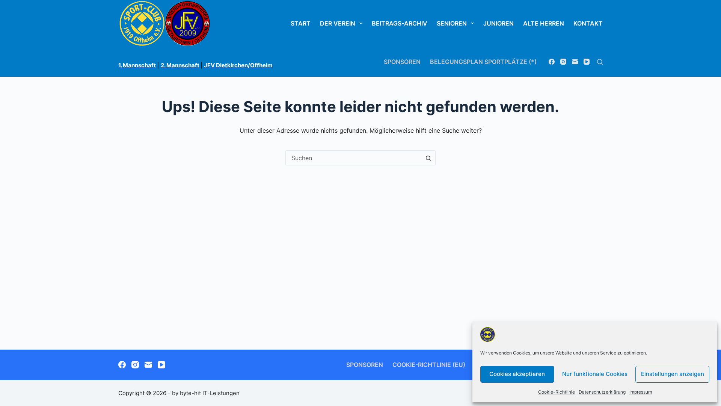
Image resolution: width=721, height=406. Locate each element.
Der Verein (337, 23)
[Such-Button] (428, 158)
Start (301, 23)
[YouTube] (587, 62)
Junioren (498, 23)
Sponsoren (402, 61)
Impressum (640, 392)
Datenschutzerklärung (602, 392)
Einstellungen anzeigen (672, 373)
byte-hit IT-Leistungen (210, 393)
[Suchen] (600, 62)
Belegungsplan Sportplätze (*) (483, 61)
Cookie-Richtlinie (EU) (428, 364)
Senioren (452, 23)
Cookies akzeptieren (517, 373)
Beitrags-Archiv (399, 23)
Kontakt (588, 23)
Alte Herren (543, 23)
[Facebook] (552, 62)
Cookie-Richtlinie (556, 392)
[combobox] (353, 157)
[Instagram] (563, 62)
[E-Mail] (575, 62)
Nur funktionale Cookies (594, 373)
